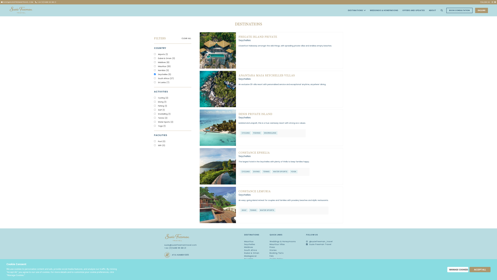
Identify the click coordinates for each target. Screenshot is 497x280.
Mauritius (164, 66)
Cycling (163, 98)
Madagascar (250, 256)
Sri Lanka (163, 82)
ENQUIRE (481, 10)
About (432, 10)
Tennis (162, 118)
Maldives (163, 62)
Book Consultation (459, 10)
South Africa (166, 78)
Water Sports (165, 122)
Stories (273, 250)
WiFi (161, 145)
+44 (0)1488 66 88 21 (175, 248)
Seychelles (164, 74)
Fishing (162, 106)
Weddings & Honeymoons (384, 10)
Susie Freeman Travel (320, 244)
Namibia (163, 70)
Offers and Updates (413, 10)
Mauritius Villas (277, 244)
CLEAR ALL (186, 38)
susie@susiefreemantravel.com (180, 245)
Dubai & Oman (166, 58)
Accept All (480, 269)
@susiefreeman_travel (321, 241)
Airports (163, 54)
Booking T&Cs (277, 253)
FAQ (272, 256)
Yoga (162, 126)
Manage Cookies (458, 269)
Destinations (355, 10)
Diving (162, 102)
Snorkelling (164, 114)
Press (272, 247)
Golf (161, 110)
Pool (161, 141)
